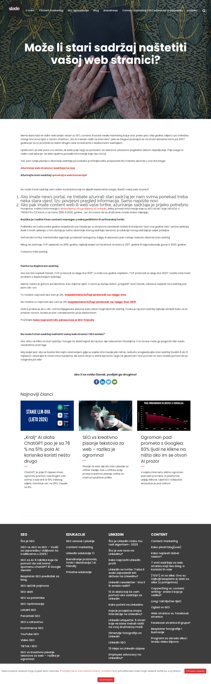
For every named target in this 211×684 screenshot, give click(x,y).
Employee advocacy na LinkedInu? (125, 656)
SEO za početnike (33, 598)
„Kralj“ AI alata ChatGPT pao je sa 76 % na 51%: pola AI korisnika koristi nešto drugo (47, 449)
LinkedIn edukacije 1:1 (80, 553)
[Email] (114, 382)
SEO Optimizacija (32, 604)
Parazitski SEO (30, 616)
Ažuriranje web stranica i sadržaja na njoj (48, 168)
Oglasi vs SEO (160, 607)
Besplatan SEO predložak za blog (40, 578)
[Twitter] (108, 382)
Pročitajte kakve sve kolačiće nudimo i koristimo (86, 671)
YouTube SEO (30, 634)
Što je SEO (28, 541)
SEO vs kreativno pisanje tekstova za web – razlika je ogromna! (103, 446)
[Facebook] (96, 382)
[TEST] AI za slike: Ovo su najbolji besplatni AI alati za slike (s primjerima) (170, 579)
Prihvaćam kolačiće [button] (195, 671)
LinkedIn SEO (117, 642)
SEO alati (27, 592)
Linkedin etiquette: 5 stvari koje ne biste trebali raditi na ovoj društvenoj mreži (127, 623)
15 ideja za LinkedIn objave (127, 648)
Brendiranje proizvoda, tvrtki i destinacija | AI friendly (81, 563)
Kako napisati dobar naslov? (165, 555)
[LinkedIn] (102, 382)
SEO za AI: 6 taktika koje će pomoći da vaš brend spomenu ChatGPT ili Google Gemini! (41, 565)
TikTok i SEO (29, 646)
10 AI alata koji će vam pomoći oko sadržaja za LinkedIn (125, 595)
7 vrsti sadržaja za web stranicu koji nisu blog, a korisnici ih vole (167, 566)
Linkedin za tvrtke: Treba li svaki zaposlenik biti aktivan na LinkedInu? (126, 573)
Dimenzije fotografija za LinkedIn (125, 634)
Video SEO (28, 640)
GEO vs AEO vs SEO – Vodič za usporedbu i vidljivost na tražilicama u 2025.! (40, 550)
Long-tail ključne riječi (166, 601)
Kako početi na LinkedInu (126, 604)
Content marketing (79, 547)
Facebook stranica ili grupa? (170, 622)
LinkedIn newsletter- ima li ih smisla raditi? (127, 584)
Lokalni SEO (28, 610)
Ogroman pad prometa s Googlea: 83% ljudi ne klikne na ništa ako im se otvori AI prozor (164, 449)
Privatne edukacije (79, 572)
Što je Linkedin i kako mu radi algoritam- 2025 (125, 542)
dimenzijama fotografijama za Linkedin (83, 208)
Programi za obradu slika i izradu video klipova (169, 640)
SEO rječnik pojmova (35, 585)
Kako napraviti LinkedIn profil (124, 561)
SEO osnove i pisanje (80, 541)
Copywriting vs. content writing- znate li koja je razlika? (167, 592)
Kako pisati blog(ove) (166, 547)
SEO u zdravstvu (32, 622)
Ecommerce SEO (32, 628)
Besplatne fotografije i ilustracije (166, 630)
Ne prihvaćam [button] (105, 680)
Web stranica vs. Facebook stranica (170, 615)
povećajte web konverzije (69, 175)
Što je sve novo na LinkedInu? (121, 552)
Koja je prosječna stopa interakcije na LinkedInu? (125, 612)
